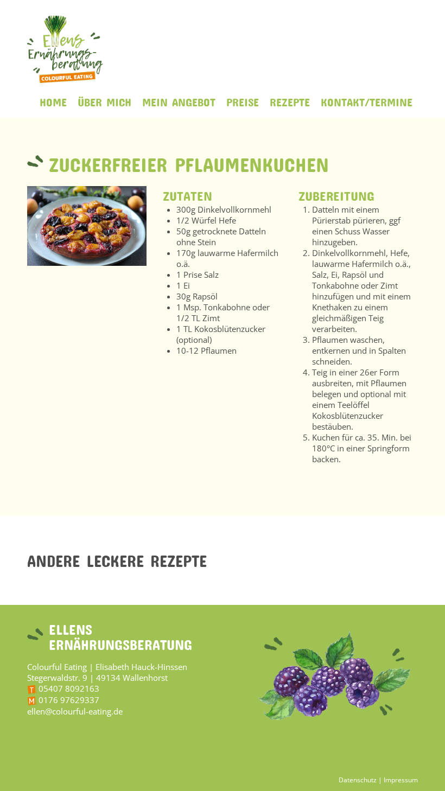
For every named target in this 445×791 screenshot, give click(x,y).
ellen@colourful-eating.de (75, 711)
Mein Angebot (178, 99)
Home (53, 99)
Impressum (401, 779)
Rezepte (290, 99)
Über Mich (104, 99)
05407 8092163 (69, 688)
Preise (242, 99)
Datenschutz (358, 779)
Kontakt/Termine (366, 99)
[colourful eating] (65, 49)
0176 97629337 (69, 699)
